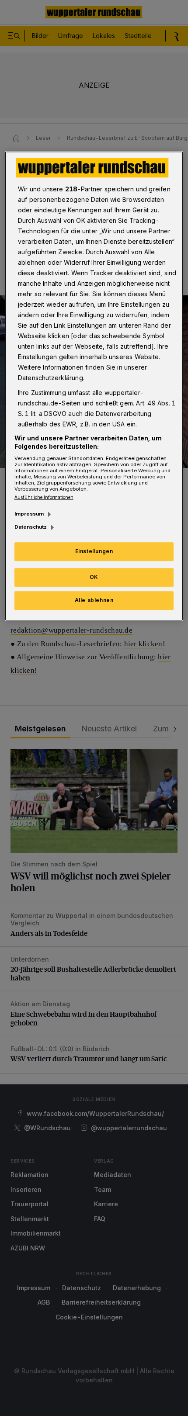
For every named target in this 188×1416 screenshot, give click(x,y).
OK (94, 577)
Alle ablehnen (94, 600)
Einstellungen (94, 551)
